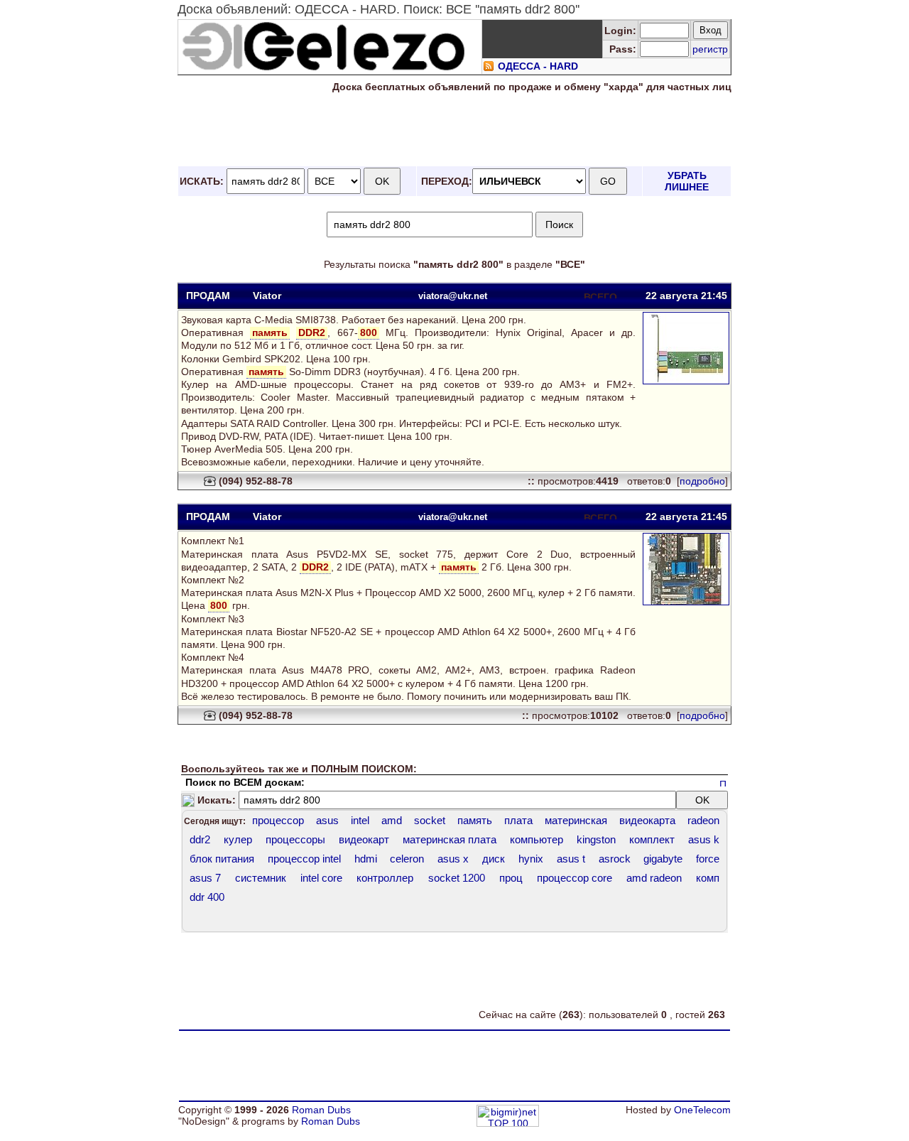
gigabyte (662, 859)
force (707, 859)
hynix (530, 859)
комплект (652, 839)
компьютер (536, 839)
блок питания (222, 859)
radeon (703, 820)
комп (707, 878)
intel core (321, 878)
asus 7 (205, 878)
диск (493, 859)
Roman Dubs (321, 1109)
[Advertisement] (454, 130)
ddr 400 (207, 897)
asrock (615, 859)
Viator (267, 295)
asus (327, 820)
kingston (596, 839)
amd (391, 820)
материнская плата (449, 839)
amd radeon (654, 878)
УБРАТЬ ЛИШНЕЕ (687, 181)
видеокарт (364, 839)
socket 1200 (456, 878)
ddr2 (200, 839)
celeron (407, 859)
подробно (702, 481)
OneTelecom (702, 1109)
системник (260, 878)
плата (518, 820)
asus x (453, 859)
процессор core (574, 878)
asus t (571, 859)
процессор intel (304, 859)
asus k (703, 839)
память (474, 820)
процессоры (295, 839)
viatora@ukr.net (452, 296)
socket (429, 820)
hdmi (365, 859)
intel (360, 820)
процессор (278, 820)
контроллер (384, 878)
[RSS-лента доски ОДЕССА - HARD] (488, 68)
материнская (576, 820)
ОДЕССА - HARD (538, 66)
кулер (238, 839)
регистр (710, 49)
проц (511, 878)
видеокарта (647, 820)
